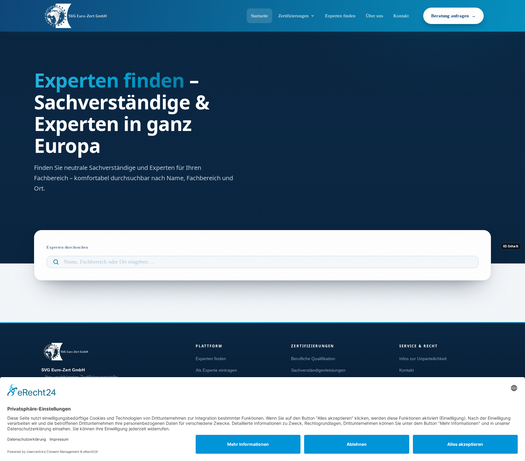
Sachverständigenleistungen (318, 370)
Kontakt (401, 15)
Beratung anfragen (450, 15)
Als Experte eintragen (216, 370)
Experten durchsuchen (67, 247)
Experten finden (340, 15)
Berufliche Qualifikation (313, 358)
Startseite (259, 15)
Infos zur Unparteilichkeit (423, 358)
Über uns (374, 15)
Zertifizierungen (293, 15)
